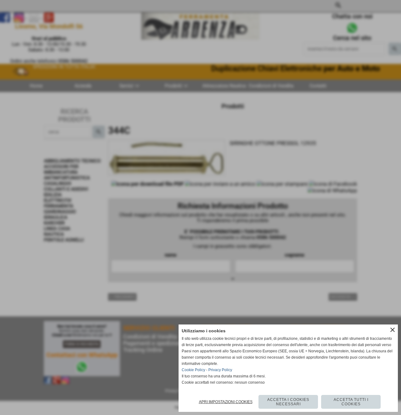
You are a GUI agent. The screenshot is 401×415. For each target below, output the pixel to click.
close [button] (392, 330)
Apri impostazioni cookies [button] (226, 402)
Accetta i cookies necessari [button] (288, 401)
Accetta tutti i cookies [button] (351, 401)
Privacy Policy (220, 370)
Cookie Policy (193, 370)
